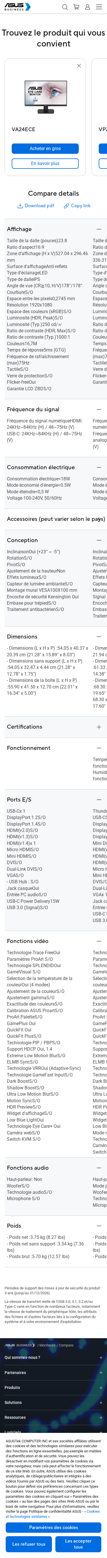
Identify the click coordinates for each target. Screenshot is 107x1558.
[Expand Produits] (101, 1387)
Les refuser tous (28, 1544)
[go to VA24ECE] (45, 97)
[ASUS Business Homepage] (18, 7)
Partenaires (15, 1372)
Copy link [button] (80, 206)
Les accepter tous (78, 1544)
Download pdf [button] (39, 206)
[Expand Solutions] (101, 1402)
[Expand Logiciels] (101, 1432)
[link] (45, 163)
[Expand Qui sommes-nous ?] (101, 1357)
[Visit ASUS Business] (21, 1345)
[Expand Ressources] (101, 1417)
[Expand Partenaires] (101, 1372)
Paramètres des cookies (53, 1527)
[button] (64, 6)
